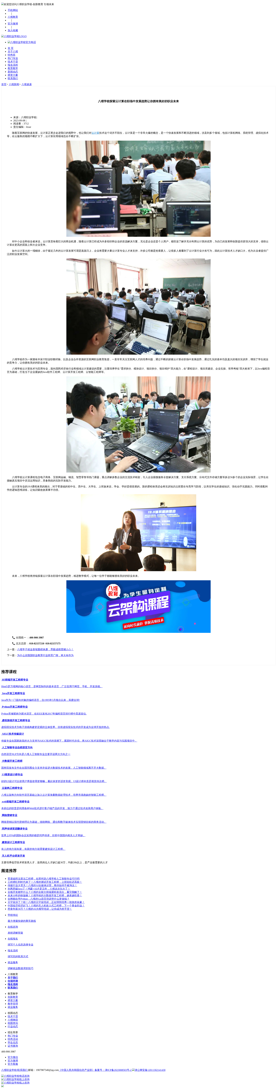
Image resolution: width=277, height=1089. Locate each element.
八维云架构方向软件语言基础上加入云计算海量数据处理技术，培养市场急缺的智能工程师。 (53, 794)
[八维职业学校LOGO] (14, 36)
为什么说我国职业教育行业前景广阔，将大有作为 (45, 655)
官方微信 (13, 1057)
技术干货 (13, 61)
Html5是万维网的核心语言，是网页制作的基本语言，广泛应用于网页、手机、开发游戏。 (52, 686)
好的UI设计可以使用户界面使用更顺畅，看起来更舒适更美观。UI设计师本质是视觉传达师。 (54, 781)
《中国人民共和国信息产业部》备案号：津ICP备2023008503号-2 (95, 1070)
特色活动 (13, 1039)
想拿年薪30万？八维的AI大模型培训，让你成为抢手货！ (40, 909)
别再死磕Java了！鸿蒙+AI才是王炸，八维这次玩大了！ (39, 888)
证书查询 (13, 1045)
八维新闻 (14, 84)
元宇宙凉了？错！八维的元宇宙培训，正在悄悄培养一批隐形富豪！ (46, 902)
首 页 (10, 48)
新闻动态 (13, 71)
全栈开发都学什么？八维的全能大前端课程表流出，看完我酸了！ (45, 892)
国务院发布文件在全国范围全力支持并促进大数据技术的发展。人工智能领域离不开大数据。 (53, 767)
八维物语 (13, 1019)
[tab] (138, 680)
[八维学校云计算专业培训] (138, 632)
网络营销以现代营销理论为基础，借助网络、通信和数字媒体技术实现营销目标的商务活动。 (53, 822)
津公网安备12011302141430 (150, 1070)
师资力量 (13, 75)
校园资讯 (13, 1023)
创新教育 (13, 997)
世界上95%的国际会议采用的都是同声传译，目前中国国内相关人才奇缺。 (43, 835)
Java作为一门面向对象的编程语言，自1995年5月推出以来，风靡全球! (40, 700)
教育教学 (13, 68)
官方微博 (13, 23)
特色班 (11, 54)
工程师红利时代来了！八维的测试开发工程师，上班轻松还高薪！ (45, 882)
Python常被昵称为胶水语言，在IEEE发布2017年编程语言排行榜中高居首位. (44, 713)
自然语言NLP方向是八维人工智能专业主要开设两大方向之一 (35, 754)
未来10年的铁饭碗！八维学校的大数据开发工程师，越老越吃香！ (45, 895)
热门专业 (13, 58)
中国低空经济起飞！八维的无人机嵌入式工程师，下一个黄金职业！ (46, 905)
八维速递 (26, 84)
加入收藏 (13, 30)
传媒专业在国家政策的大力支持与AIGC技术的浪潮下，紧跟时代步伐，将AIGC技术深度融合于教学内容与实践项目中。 (69, 740)
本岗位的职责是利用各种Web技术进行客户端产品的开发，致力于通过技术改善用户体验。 (52, 808)
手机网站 (13, 10)
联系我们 (13, 78)
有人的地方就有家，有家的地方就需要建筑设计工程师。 (33, 849)
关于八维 (13, 51)
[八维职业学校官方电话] (22, 42)
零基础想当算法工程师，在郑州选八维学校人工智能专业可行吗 (44, 878)
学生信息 (13, 1042)
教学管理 (13, 1003)
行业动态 (13, 1026)
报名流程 (13, 65)
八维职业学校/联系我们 (14, 1070)
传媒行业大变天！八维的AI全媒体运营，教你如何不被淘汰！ (42, 885)
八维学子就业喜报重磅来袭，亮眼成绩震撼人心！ (45, 649)
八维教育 (13, 17)
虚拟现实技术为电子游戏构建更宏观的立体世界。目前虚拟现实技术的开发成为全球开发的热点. (55, 727)
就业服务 (13, 1007)
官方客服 (13, 1064)
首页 (3, 84)
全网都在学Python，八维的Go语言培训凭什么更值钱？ (38, 898)
